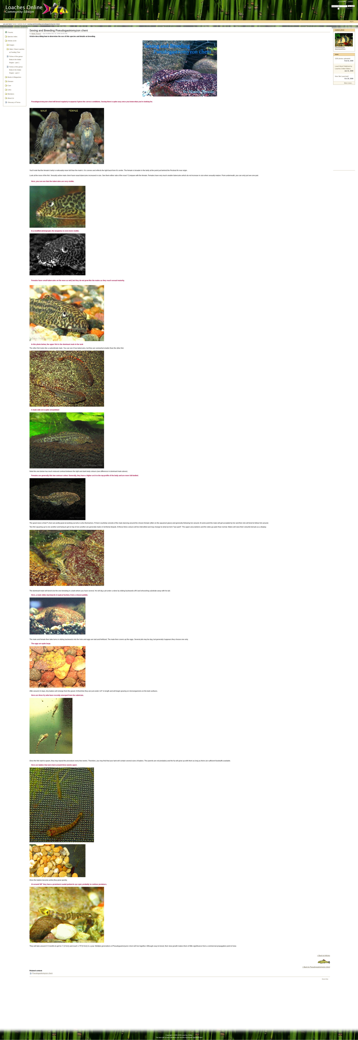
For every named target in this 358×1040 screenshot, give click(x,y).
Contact (350, 1)
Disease (63, 19)
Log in (351, 21)
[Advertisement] (344, 128)
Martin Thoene (36, 33)
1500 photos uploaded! (342, 58)
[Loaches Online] (35, 9)
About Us (101, 19)
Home (7, 19)
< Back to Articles (323, 956)
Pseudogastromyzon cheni (42, 973)
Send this (325, 979)
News (337, 54)
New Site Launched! (341, 76)
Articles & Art (32, 19)
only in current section (347, 8)
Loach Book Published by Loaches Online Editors (343, 67)
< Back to (316, 967)
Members (90, 19)
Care (72, 19)
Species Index (18, 19)
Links (80, 19)
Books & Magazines (48, 19)
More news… (348, 83)
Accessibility (342, 1)
